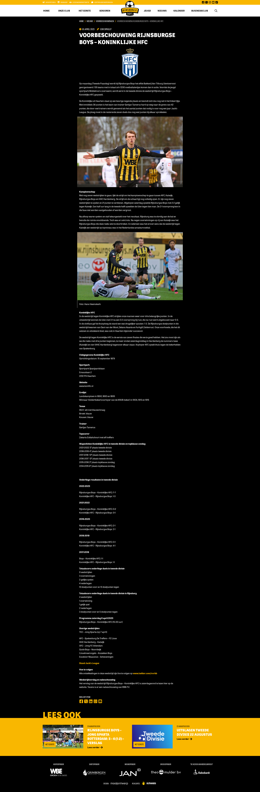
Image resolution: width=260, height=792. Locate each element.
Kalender (179, 10)
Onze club (64, 10)
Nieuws (162, 10)
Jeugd (147, 10)
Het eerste (85, 10)
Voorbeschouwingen (105, 21)
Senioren (104, 10)
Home (46, 10)
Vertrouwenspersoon (103, 2)
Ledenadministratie (80, 2)
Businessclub (199, 10)
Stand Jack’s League (89, 663)
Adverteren (51, 2)
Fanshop (64, 2)
